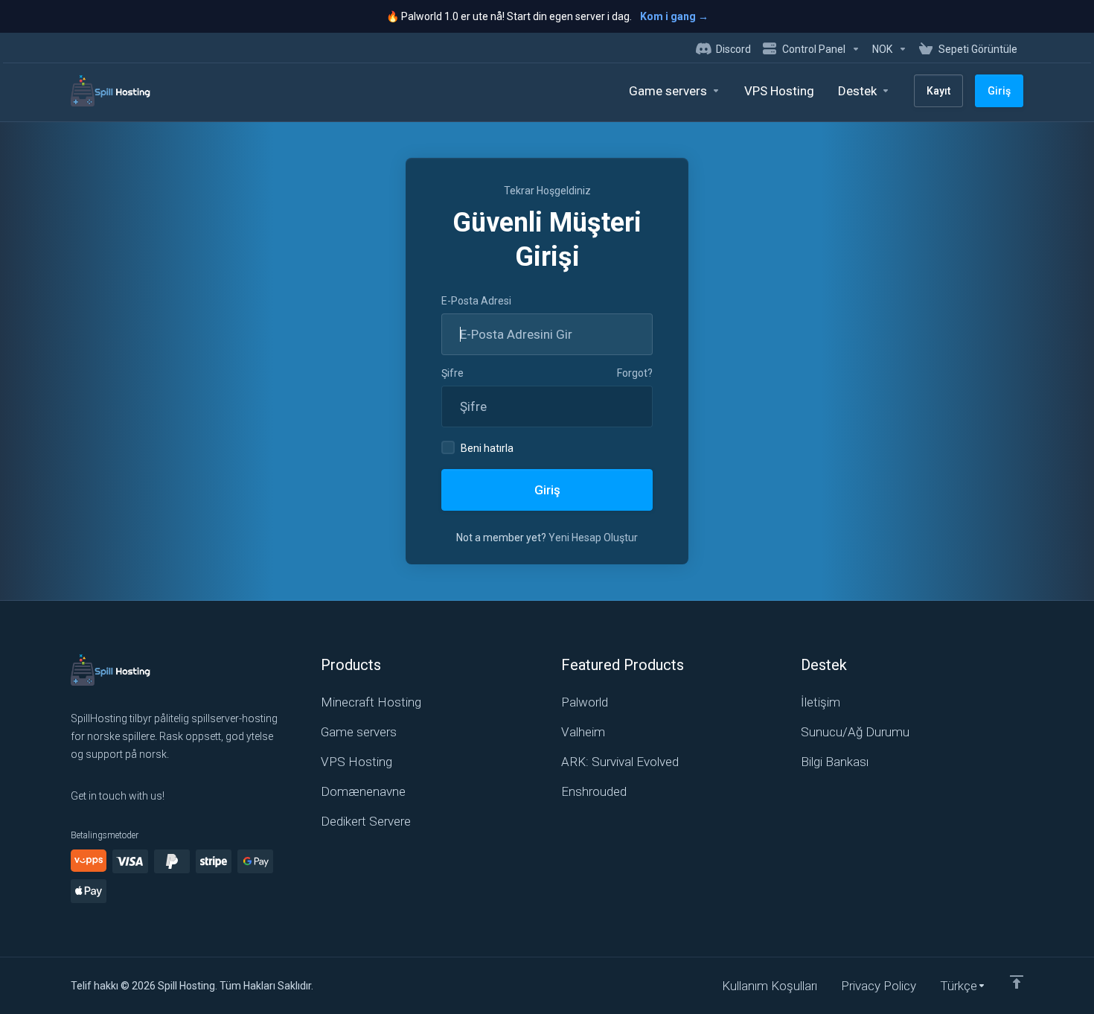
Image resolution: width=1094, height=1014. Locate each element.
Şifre (452, 373)
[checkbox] (448, 447)
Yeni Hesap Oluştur (593, 537)
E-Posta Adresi (476, 301)
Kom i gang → (674, 16)
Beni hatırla (487, 448)
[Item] (1016, 982)
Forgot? (635, 373)
